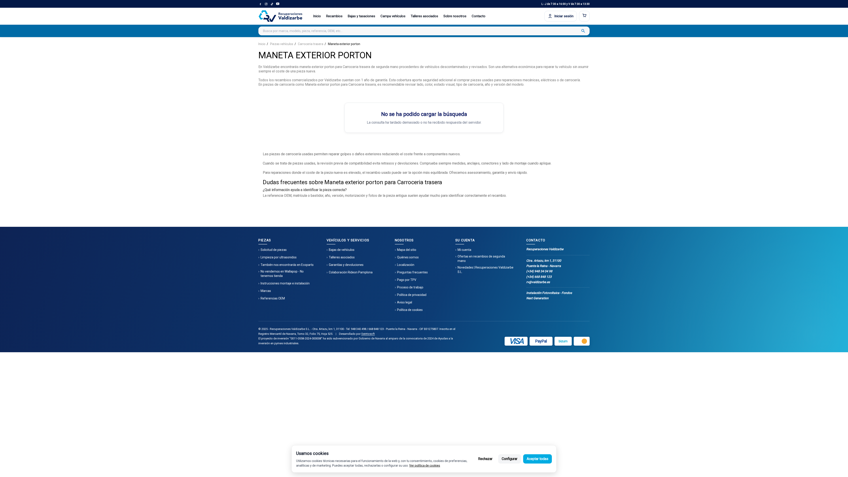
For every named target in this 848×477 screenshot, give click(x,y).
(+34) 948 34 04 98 (539, 271)
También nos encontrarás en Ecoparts (287, 265)
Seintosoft (368, 333)
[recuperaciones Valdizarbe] (280, 16)
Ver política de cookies (424, 465)
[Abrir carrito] (584, 16)
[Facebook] (260, 4)
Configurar (509, 459)
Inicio (317, 16)
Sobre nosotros (454, 16)
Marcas (266, 291)
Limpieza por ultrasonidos (279, 257)
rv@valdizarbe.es (538, 282)
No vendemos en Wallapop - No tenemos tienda (282, 274)
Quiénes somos (408, 257)
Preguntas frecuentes (412, 272)
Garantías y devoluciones (346, 265)
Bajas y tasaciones (361, 16)
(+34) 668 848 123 (539, 276)
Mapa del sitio (406, 250)
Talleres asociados (424, 16)
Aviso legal (404, 302)
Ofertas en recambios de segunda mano (481, 259)
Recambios (334, 16)
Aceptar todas (537, 459)
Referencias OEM (273, 298)
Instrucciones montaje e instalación (285, 283)
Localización (405, 265)
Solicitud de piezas (274, 250)
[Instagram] (266, 4)
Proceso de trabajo (410, 287)
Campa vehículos (392, 16)
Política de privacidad (411, 295)
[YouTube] (278, 4)
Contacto (478, 16)
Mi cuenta (464, 250)
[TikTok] (272, 4)
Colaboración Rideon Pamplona (351, 272)
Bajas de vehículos (341, 250)
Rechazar (485, 459)
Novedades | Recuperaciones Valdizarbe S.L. (485, 270)
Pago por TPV (406, 280)
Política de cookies (410, 310)
